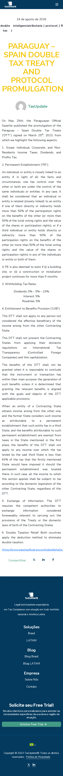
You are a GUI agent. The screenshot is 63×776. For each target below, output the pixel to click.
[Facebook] (53, 560)
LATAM (31, 640)
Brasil (31, 633)
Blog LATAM (31, 663)
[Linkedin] (43, 560)
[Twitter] (34, 560)
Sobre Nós (31, 679)
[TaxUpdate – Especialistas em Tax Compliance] (10, 4)
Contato (31, 687)
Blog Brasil (31, 656)
